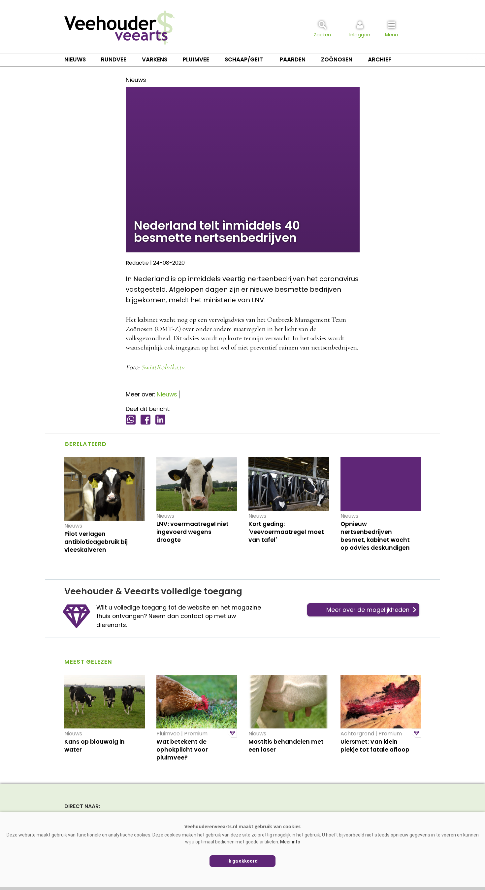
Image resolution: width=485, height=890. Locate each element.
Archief (379, 59)
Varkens (154, 59)
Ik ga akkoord (242, 861)
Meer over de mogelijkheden (367, 610)
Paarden (293, 59)
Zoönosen (336, 59)
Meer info (290, 841)
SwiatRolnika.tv (162, 367)
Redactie (137, 263)
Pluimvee (196, 59)
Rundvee (113, 59)
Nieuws (75, 59)
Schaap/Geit (244, 59)
